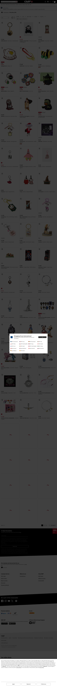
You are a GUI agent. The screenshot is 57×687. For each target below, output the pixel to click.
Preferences (43, 684)
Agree (13, 684)
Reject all (28, 684)
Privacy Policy (41, 667)
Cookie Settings (18, 667)
